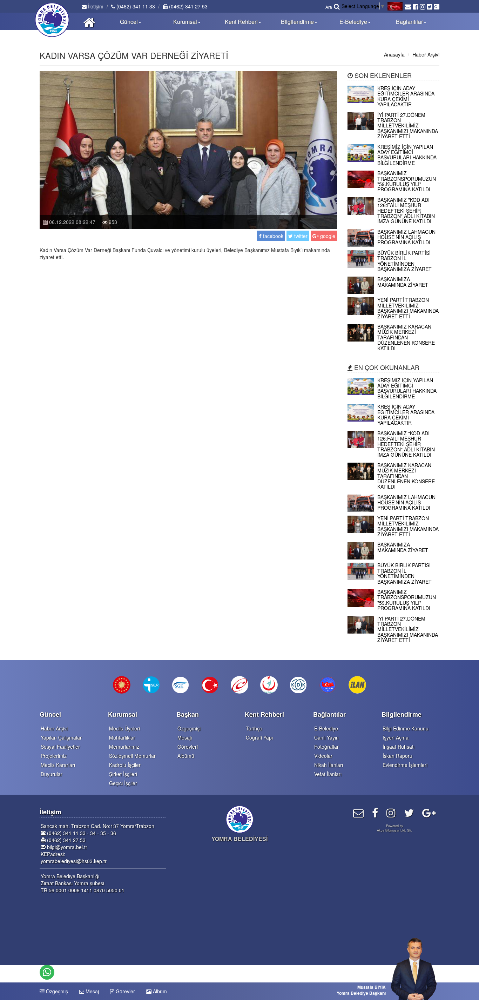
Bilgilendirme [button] (297, 22)
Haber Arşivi (425, 54)
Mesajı (184, 737)
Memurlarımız (124, 746)
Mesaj (91, 991)
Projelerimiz (54, 755)
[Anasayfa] (89, 21)
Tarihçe (254, 728)
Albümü (185, 755)
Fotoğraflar (326, 746)
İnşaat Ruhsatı (398, 746)
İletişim (95, 6)
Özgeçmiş (56, 991)
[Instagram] (391, 812)
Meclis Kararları (58, 764)
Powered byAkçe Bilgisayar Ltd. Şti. (394, 828)
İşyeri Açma (396, 737)
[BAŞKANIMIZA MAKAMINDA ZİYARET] (394, 292)
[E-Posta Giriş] (358, 812)
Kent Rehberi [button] (241, 22)
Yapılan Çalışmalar (61, 737)
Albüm (159, 991)
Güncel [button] (129, 22)
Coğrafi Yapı (259, 737)
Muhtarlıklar (122, 737)
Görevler (124, 991)
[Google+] (429, 812)
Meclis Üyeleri (124, 728)
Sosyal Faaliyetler (60, 746)
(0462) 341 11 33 (135, 6)
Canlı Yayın (326, 737)
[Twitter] (408, 812)
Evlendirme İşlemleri (405, 764)
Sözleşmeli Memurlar (132, 755)
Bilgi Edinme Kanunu (406, 728)
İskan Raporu (397, 755)
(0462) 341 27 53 (188, 6)
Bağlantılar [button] (409, 22)
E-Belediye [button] (353, 22)
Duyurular (51, 773)
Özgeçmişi (189, 728)
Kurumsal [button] (185, 22)
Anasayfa (394, 54)
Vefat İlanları (328, 773)
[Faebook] (375, 812)
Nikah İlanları (328, 764)
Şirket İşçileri (123, 773)
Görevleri (187, 746)
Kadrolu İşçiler (125, 764)
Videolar (323, 755)
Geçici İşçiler (123, 783)
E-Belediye (326, 728)
